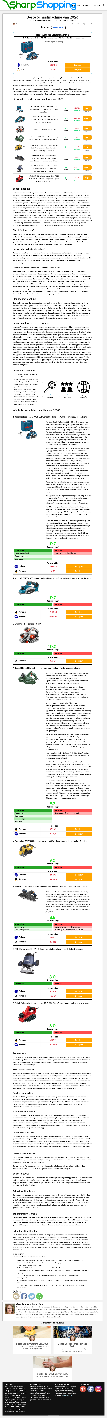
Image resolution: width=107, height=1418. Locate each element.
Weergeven (58, 27)
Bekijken (77, 65)
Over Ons (86, 5)
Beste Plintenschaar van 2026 (52, 1373)
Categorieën (75, 5)
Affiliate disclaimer (66, 1395)
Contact (97, 5)
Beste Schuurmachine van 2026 (32, 1343)
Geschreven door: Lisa (23, 24)
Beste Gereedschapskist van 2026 (72, 1345)
